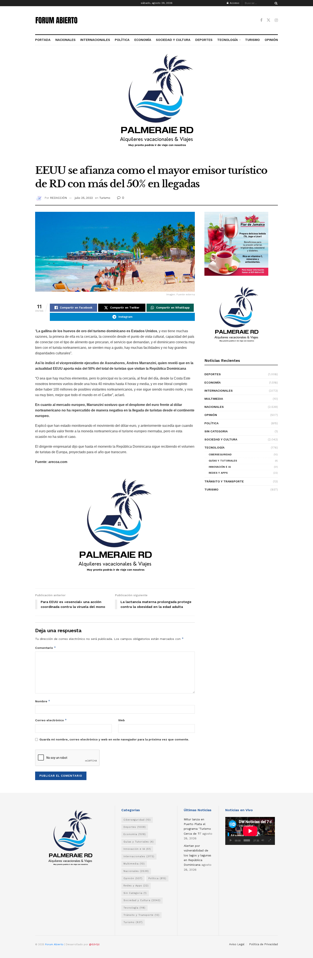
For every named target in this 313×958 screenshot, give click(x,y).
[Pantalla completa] (269, 840)
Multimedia (213, 398)
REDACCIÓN (58, 197)
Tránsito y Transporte (224, 481)
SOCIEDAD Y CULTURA (173, 40)
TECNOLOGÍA (227, 40)
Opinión (210, 415)
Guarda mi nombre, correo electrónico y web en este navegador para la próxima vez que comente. (114, 739)
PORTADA (42, 40)
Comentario (45, 648)
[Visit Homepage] (56, 20)
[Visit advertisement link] (156, 107)
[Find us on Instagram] (276, 20)
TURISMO (252, 40)
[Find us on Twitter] (268, 20)
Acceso (234, 2)
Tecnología (214, 447)
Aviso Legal (236, 944)
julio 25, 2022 (84, 197)
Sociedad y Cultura (220, 439)
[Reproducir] (231, 840)
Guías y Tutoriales (223, 460)
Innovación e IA (220, 466)
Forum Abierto (54, 944)
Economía (212, 382)
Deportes (212, 374)
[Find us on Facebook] (261, 20)
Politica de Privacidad (263, 944)
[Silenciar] (263, 840)
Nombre (42, 701)
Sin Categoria (216, 431)
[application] (250, 831)
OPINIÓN (271, 40)
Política (211, 423)
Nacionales (214, 406)
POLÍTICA (122, 40)
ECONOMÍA (142, 40)
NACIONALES (65, 40)
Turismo (104, 197)
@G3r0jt (94, 944)
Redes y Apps (218, 472)
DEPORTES (203, 40)
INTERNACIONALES (95, 40)
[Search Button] (275, 3)
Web (121, 720)
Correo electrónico (51, 720)
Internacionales (218, 390)
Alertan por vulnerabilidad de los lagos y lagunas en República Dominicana (197, 855)
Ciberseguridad (220, 454)
